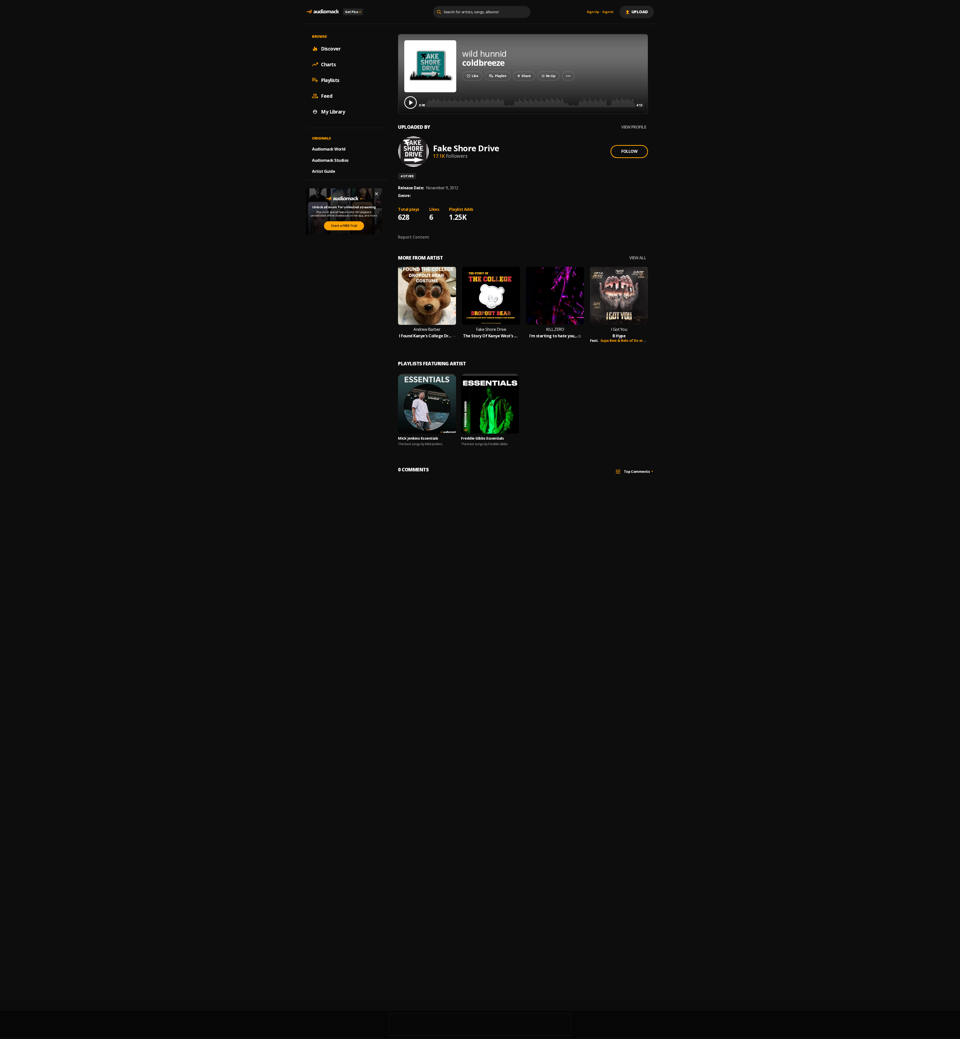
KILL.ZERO (555, 329)
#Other (407, 176)
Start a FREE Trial (344, 225)
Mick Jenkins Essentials (418, 438)
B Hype (619, 336)
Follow (629, 151)
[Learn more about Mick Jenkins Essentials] (427, 405)
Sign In (607, 12)
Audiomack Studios (330, 160)
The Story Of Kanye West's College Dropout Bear (491, 336)
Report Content (413, 237)
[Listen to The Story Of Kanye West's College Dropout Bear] (491, 296)
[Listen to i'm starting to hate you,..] (555, 296)
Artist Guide (323, 171)
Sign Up (593, 12)
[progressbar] (531, 102)
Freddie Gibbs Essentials (482, 438)
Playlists (330, 80)
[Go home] (322, 12)
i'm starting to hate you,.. (553, 336)
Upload (640, 12)
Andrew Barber (427, 329)
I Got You (619, 329)
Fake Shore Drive (466, 148)
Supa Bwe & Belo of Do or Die (624, 340)
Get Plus (353, 12)
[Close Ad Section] (376, 193)
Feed (326, 96)
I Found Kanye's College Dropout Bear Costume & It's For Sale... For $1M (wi (426, 336)
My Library (333, 111)
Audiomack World (329, 149)
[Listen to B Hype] (619, 296)
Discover (330, 48)
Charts (328, 64)
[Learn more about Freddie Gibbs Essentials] (490, 405)
